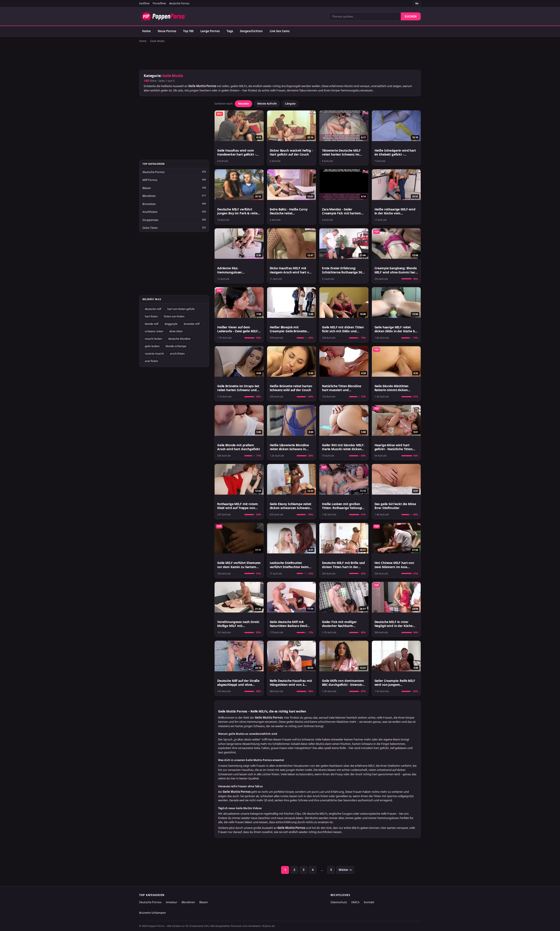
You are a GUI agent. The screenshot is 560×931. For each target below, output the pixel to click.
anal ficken (151, 361)
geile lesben (152, 346)
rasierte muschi (154, 353)
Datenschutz (339, 902)
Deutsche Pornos (150, 902)
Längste (290, 103)
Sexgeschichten (251, 31)
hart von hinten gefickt (180, 309)
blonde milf (151, 324)
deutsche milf (153, 309)
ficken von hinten (174, 316)
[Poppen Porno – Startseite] (162, 16)
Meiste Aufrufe (267, 103)
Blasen (146, 188)
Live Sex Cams (279, 31)
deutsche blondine (179, 339)
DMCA (355, 902)
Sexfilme (144, 3)
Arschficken (150, 212)
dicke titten (176, 331)
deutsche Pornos (179, 3)
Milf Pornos (149, 180)
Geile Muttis (157, 41)
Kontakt (369, 902)
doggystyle (171, 324)
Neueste (243, 103)
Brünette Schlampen (152, 913)
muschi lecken (153, 339)
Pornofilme (159, 3)
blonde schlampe (176, 346)
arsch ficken (177, 353)
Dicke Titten (150, 228)
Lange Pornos (210, 31)
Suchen (411, 16)
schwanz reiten (154, 331)
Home (146, 31)
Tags (230, 31)
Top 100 (188, 31)
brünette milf (192, 324)
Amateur (171, 902)
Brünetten (149, 204)
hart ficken (151, 316)
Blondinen (149, 196)
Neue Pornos (167, 31)
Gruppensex (150, 220)
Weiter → (345, 870)
